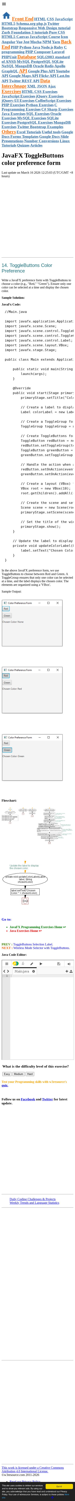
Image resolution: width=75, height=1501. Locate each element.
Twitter (47, 1099)
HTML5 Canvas (15, 37)
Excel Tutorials (29, 132)
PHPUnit (9, 57)
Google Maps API (23, 76)
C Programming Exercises (29, 107)
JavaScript (64, 19)
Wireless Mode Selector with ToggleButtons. (41, 948)
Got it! (59, 1486)
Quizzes (23, 145)
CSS (50, 19)
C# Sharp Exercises (57, 109)
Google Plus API (41, 71)
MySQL (23, 61)
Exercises (11, 91)
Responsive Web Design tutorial (44, 28)
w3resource (9, 9)
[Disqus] (37, 1412)
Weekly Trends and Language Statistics (34, 1202)
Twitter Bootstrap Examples (40, 127)
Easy (7, 1074)
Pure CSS (57, 32)
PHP (15, 47)
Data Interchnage (26, 83)
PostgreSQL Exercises (35, 122)
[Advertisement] (37, 218)
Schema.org (26, 23)
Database (26, 56)
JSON (42, 86)
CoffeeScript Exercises (53, 100)
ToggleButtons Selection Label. (32, 944)
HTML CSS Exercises (39, 92)
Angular (8, 42)
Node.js (47, 47)
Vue (19, 42)
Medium (18, 1074)
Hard (30, 1074)
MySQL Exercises (31, 118)
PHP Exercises (13, 105)
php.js (41, 23)
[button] (37, 4)
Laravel (58, 52)
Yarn (56, 42)
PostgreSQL (41, 61)
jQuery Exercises (49, 96)
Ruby (58, 47)
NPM (46, 42)
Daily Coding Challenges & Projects (33, 1199)
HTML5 (8, 23)
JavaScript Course (45, 37)
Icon (64, 37)
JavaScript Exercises (18, 96)
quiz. (5, 1085)
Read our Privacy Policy (25, 1481)
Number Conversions (41, 141)
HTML (40, 19)
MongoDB (23, 66)
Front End (22, 18)
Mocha (36, 42)
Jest (26, 42)
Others (9, 131)
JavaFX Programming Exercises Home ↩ (38, 927)
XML (31, 86)
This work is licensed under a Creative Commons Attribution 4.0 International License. (33, 1469)
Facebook (28, 1099)
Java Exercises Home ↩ (26, 931)
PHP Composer (38, 52)
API (23, 70)
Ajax (52, 86)
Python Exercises (40, 105)
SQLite (57, 61)
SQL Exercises (38, 114)
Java (36, 47)
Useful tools (51, 132)
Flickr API (47, 76)
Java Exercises (13, 114)
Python (25, 47)
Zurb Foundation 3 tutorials (25, 32)
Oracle (38, 66)
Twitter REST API (24, 81)
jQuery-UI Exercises (18, 100)
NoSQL (8, 66)
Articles (36, 145)
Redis (49, 66)
